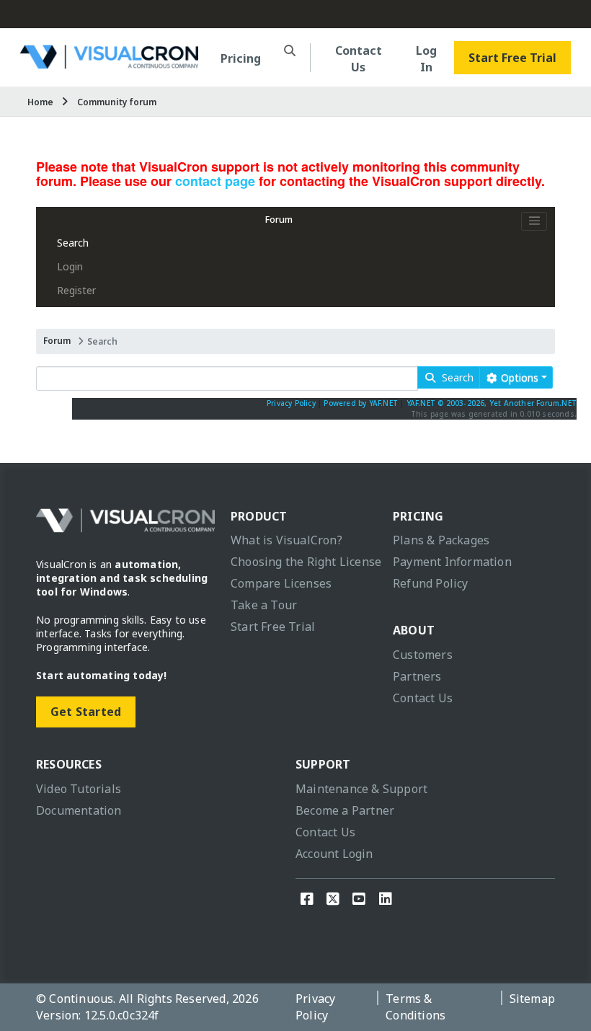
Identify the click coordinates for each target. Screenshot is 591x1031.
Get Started (85, 712)
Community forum (116, 102)
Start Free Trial (512, 58)
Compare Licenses (281, 583)
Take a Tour (264, 605)
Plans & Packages (441, 540)
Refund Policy (430, 583)
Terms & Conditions (415, 1007)
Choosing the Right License (306, 562)
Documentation (79, 810)
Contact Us (358, 59)
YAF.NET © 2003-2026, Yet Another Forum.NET (491, 403)
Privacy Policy (291, 403)
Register (76, 290)
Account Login (334, 854)
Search (73, 242)
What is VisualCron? (286, 540)
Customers (423, 655)
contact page (215, 181)
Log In (426, 59)
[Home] (109, 63)
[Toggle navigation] (534, 221)
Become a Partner (345, 810)
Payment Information (452, 562)
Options (518, 377)
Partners (417, 676)
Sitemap (532, 998)
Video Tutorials (78, 789)
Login (70, 266)
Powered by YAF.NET (361, 403)
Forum (279, 219)
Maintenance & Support (361, 789)
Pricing (241, 58)
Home (40, 102)
